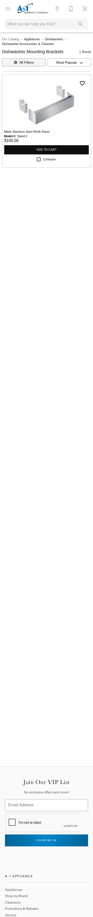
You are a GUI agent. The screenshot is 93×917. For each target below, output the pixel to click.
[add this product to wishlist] (82, 83)
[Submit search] (80, 24)
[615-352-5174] (71, 9)
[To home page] (32, 8)
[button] (8, 9)
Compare (49, 159)
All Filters (26, 62)
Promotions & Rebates (21, 909)
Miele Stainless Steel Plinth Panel (27, 132)
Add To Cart (46, 149)
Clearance (13, 902)
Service (10, 915)
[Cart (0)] (85, 9)
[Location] (57, 9)
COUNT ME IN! (46, 840)
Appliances (32, 39)
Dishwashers (54, 39)
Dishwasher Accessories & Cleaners (28, 44)
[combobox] (69, 62)
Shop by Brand (16, 896)
